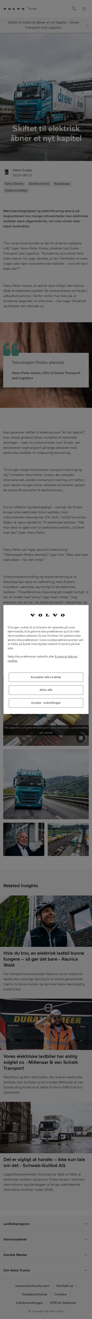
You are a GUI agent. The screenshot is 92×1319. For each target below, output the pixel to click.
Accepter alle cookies (46, 677)
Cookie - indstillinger (46, 702)
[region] (46, 659)
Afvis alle (46, 689)
